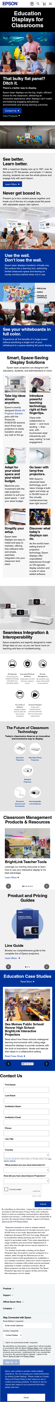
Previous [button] (8, 886)
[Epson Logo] (10, 3)
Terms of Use (14, 1356)
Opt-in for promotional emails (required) (21, 1342)
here (17, 1387)
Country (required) (10, 1331)
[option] (27, 853)
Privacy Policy (32, 1348)
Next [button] (46, 886)
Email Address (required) (13, 1321)
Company (7, 1308)
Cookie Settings (20, 1376)
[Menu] (50, 4)
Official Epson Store (12, 1302)
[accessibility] (32, 4)
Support (6, 1295)
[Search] (38, 4)
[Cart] (44, 4)
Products (7, 1288)
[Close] (27, 135)
